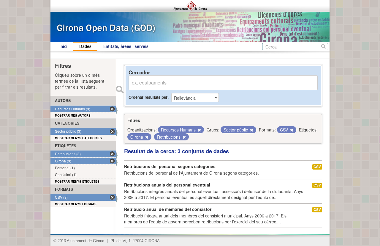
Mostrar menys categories (78, 138)
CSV (317, 166)
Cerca (323, 46)
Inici (63, 46)
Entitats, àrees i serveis (125, 46)
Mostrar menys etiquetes (77, 181)
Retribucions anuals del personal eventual (167, 185)
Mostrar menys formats (75, 204)
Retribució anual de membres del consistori (168, 209)
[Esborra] (199, 130)
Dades (85, 46)
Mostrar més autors (73, 115)
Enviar (119, 89)
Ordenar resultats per (148, 97)
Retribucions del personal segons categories (170, 166)
